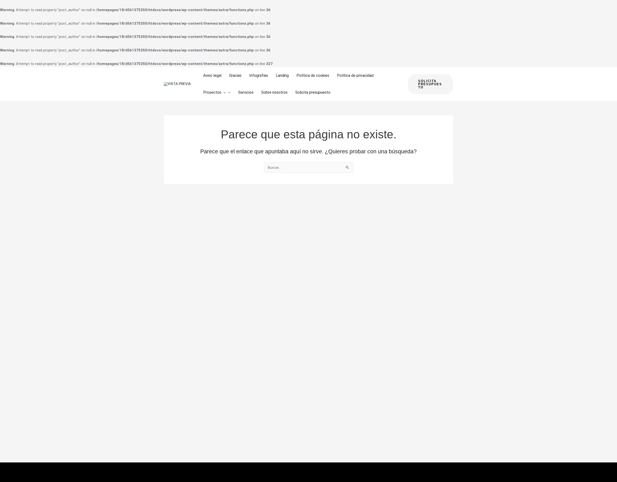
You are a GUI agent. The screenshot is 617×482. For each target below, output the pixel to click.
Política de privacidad (355, 75)
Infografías (258, 75)
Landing (282, 75)
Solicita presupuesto (312, 92)
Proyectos (212, 92)
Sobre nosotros (274, 92)
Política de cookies (312, 75)
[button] (223, 92)
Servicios (246, 92)
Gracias (235, 75)
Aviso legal (212, 75)
